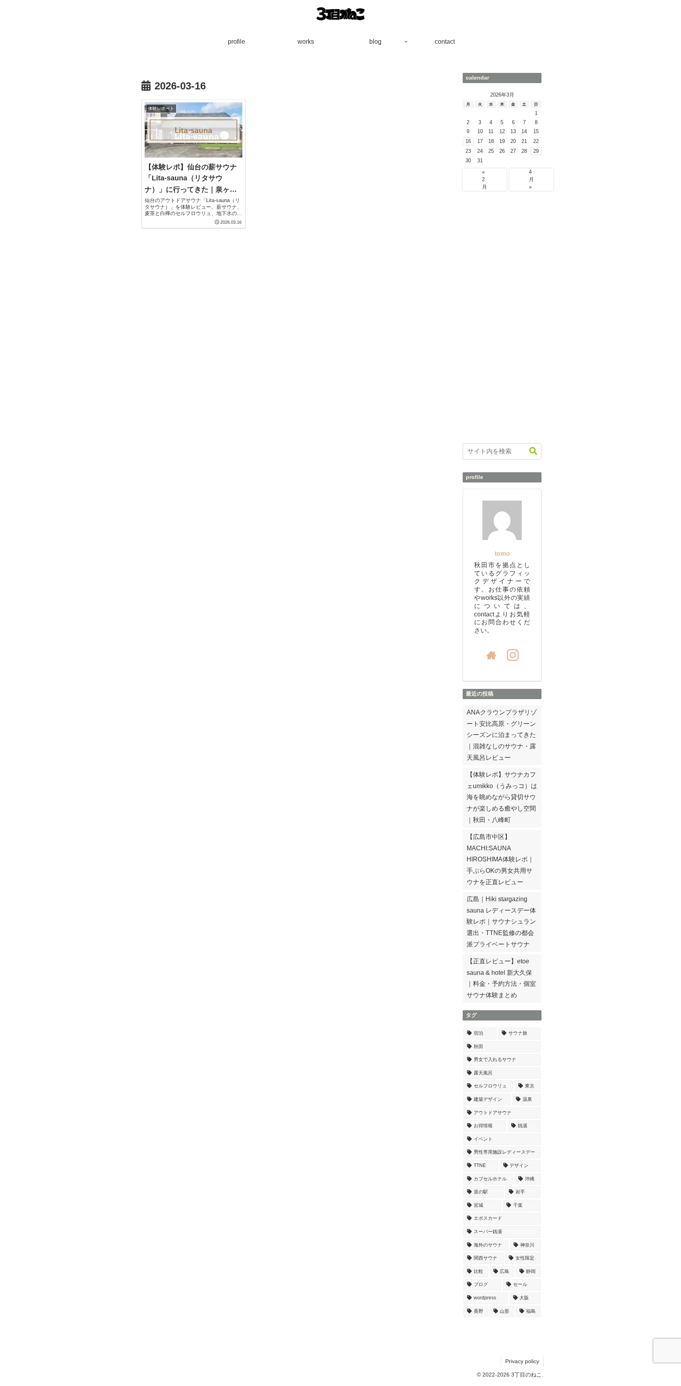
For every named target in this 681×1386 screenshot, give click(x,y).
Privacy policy (522, 1361)
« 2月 (484, 179)
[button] (533, 451)
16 (468, 141)
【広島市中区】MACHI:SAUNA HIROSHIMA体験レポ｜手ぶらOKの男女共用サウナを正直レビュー (500, 859)
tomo (502, 553)
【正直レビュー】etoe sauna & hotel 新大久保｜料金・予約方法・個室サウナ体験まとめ (501, 978)
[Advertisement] (502, 317)
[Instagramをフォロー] (513, 655)
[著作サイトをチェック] (491, 655)
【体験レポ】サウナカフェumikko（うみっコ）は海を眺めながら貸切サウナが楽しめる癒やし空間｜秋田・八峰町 (502, 797)
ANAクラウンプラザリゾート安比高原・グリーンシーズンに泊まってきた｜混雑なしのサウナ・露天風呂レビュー (502, 735)
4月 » (531, 179)
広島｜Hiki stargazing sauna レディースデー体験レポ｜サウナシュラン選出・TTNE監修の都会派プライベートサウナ (501, 922)
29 (536, 151)
